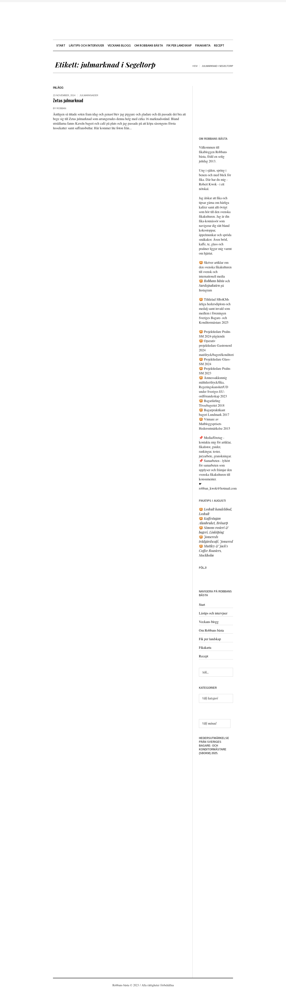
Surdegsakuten (209, 285)
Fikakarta (205, 647)
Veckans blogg (209, 621)
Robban (61, 108)
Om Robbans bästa (211, 630)
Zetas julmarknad (68, 100)
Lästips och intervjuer (213, 613)
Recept (203, 656)
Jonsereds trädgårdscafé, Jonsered (216, 539)
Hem (194, 66)
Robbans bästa (214, 281)
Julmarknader (89, 95)
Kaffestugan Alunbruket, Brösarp (213, 520)
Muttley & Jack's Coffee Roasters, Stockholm (213, 550)
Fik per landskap (210, 639)
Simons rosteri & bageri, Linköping (213, 529)
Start (202, 604)
